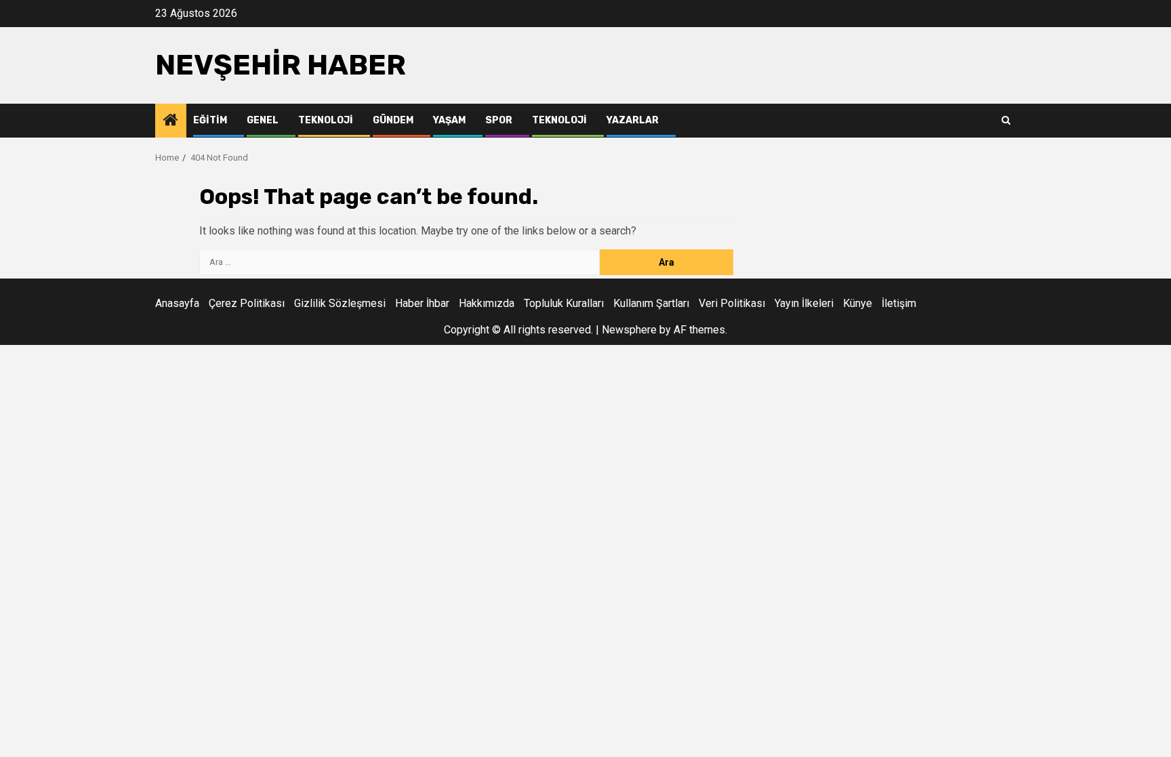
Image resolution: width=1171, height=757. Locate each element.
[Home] (170, 121)
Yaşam (449, 120)
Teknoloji (325, 120)
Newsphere (629, 329)
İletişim (899, 303)
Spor (498, 120)
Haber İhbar (422, 303)
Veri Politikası (732, 303)
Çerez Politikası (247, 303)
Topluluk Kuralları (564, 303)
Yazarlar (633, 120)
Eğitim (210, 120)
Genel (263, 120)
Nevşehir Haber (280, 65)
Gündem (393, 120)
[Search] (1006, 121)
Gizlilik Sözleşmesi (340, 303)
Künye (857, 303)
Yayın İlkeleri (804, 303)
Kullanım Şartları (651, 303)
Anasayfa (177, 303)
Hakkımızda (486, 303)
